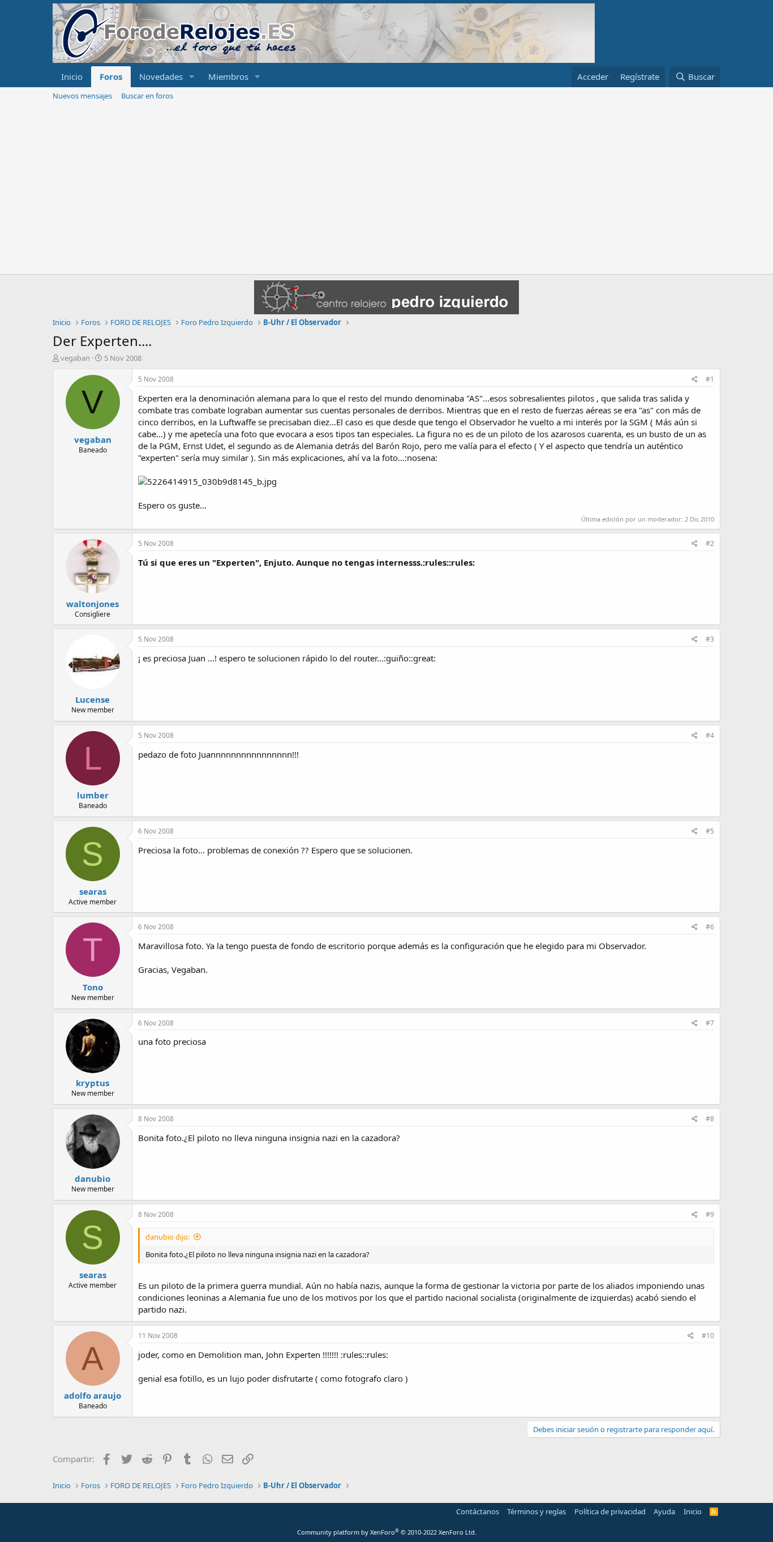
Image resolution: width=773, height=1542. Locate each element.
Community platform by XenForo (386, 1532)
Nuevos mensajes (82, 96)
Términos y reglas (536, 1511)
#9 (710, 1214)
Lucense (92, 699)
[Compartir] (695, 379)
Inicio (72, 76)
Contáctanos (477, 1511)
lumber (93, 795)
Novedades (161, 76)
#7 (710, 1023)
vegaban (75, 358)
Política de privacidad (610, 1511)
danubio (92, 1178)
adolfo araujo (92, 1395)
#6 (710, 927)
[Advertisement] (386, 189)
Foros (111, 76)
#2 (710, 543)
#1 (710, 379)
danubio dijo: (167, 1237)
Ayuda (664, 1511)
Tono (93, 987)
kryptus (92, 1082)
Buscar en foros (147, 96)
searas (92, 891)
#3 (710, 639)
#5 (710, 831)
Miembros (228, 76)
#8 (710, 1119)
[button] (192, 76)
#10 (708, 1335)
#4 (710, 735)
